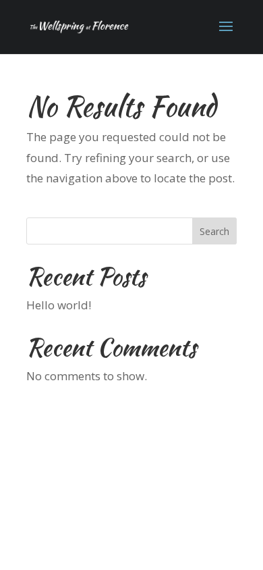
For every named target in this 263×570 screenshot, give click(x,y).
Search (214, 231)
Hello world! (58, 305)
